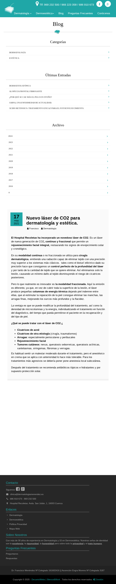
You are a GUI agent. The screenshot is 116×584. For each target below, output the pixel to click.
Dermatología (17, 52)
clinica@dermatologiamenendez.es (27, 494)
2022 (11, 148)
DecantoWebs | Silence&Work (46, 579)
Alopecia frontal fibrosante (25, 91)
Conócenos (103, 13)
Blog (60, 13)
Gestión (99, 579)
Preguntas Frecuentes (80, 13)
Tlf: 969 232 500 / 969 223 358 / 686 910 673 (66, 4)
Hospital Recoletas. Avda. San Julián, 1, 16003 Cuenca (36, 503)
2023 (11, 142)
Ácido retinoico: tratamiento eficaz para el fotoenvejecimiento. (46, 108)
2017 (11, 180)
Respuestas (11, 558)
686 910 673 (16, 499)
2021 (11, 155)
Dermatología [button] (22, 13)
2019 (11, 167)
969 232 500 (30, 499)
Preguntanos (12, 554)
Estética (14, 58)
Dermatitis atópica (20, 86)
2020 (11, 161)
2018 (11, 174)
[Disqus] (58, 423)
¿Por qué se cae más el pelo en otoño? (30, 97)
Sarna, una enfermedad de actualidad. (30, 103)
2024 (10, 136)
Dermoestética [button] (44, 13)
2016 (11, 186)
